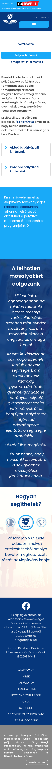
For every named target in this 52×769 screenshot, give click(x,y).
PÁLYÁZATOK (26, 683)
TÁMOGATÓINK (26, 689)
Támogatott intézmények (26, 62)
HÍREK (26, 676)
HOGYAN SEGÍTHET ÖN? (26, 695)
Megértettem (37, 762)
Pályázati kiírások (26, 55)
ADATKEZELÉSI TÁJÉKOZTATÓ (26, 714)
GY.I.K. (35, 17)
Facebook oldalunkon (21, 207)
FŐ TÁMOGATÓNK (26, 720)
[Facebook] (26, 606)
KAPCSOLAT (45, 17)
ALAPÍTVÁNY (26, 670)
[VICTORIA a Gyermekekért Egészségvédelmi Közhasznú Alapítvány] (10, 22)
